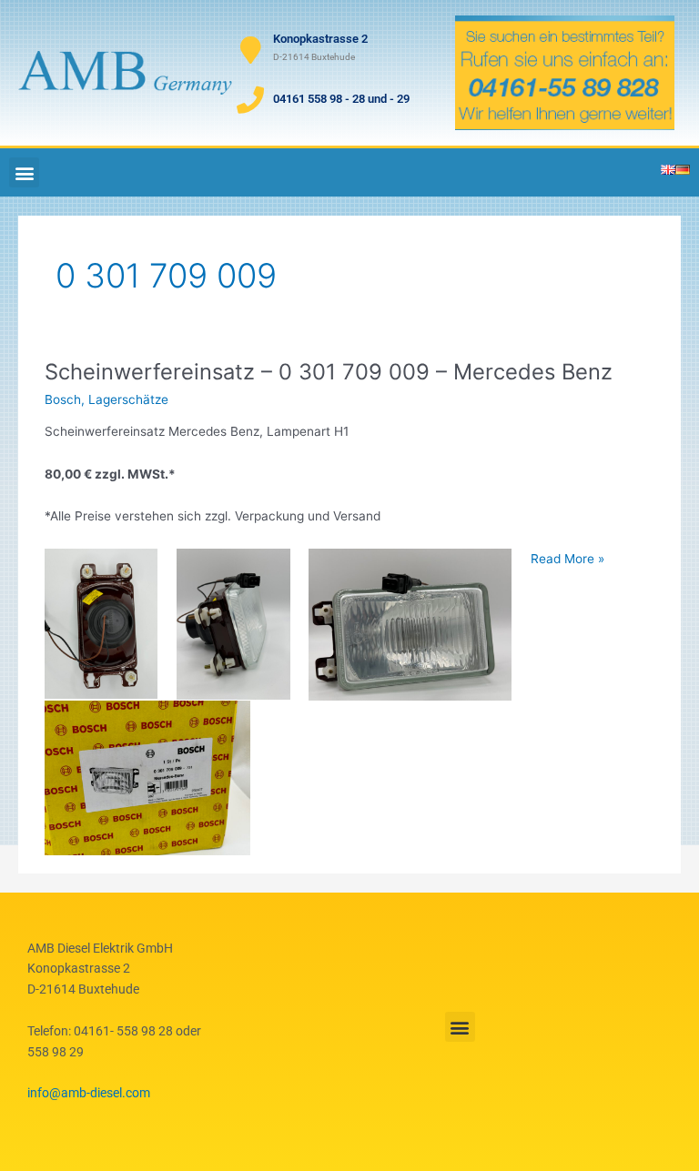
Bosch (63, 399)
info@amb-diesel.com (88, 1092)
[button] (24, 172)
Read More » (567, 557)
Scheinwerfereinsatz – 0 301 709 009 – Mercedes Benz (329, 371)
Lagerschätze (128, 399)
